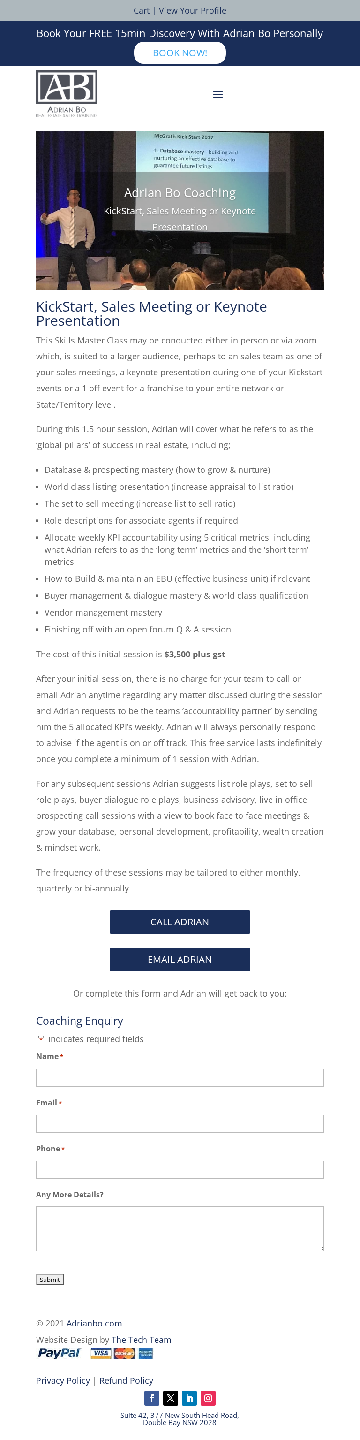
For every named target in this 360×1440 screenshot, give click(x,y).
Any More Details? (70, 1194)
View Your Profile (192, 10)
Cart (142, 10)
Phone (50, 1148)
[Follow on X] (170, 1398)
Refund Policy (126, 1380)
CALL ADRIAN (179, 921)
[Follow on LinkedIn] (189, 1398)
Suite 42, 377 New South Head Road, (179, 1415)
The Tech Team (142, 1339)
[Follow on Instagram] (208, 1398)
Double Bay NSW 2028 (180, 1422)
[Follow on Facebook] (151, 1398)
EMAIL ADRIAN (180, 959)
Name (49, 1056)
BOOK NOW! (180, 52)
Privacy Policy (63, 1380)
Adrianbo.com (94, 1323)
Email (49, 1102)
